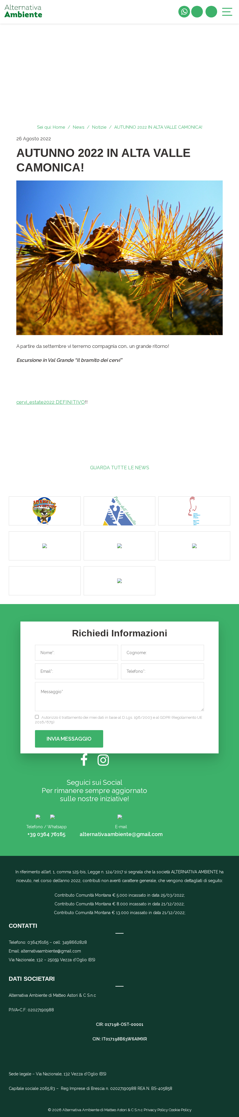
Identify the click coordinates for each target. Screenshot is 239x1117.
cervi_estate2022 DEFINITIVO (50, 402)
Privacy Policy (156, 1110)
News (78, 127)
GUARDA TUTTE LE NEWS (119, 467)
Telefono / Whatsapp (46, 827)
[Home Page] (23, 11)
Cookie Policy (180, 1110)
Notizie (99, 127)
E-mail (121, 827)
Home (59, 127)
